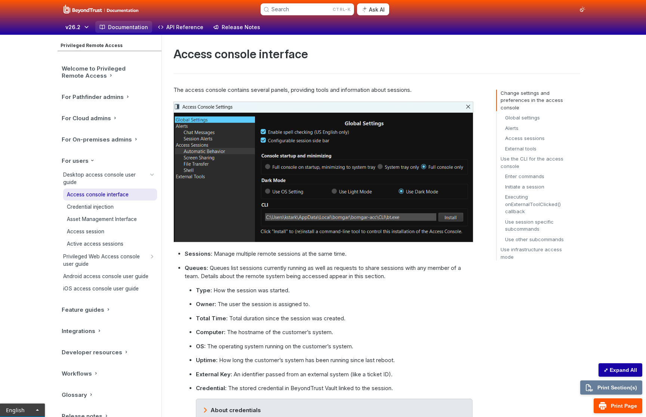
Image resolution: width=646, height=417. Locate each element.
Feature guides (83, 309)
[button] (323, 172)
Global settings (522, 118)
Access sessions (525, 138)
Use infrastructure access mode (531, 253)
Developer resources (92, 352)
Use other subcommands (534, 239)
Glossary (74, 394)
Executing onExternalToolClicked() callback (533, 204)
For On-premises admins (97, 139)
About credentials (235, 410)
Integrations (78, 330)
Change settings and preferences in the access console (532, 100)
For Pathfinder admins (93, 96)
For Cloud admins (86, 118)
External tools (520, 149)
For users (75, 160)
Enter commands (524, 176)
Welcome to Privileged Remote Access (94, 72)
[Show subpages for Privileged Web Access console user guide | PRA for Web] (152, 256)
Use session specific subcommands (529, 225)
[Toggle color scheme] (582, 9)
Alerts (512, 128)
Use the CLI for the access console (532, 162)
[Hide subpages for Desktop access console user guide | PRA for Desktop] (152, 175)
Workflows (77, 373)
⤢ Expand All (620, 370)
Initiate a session (524, 187)
